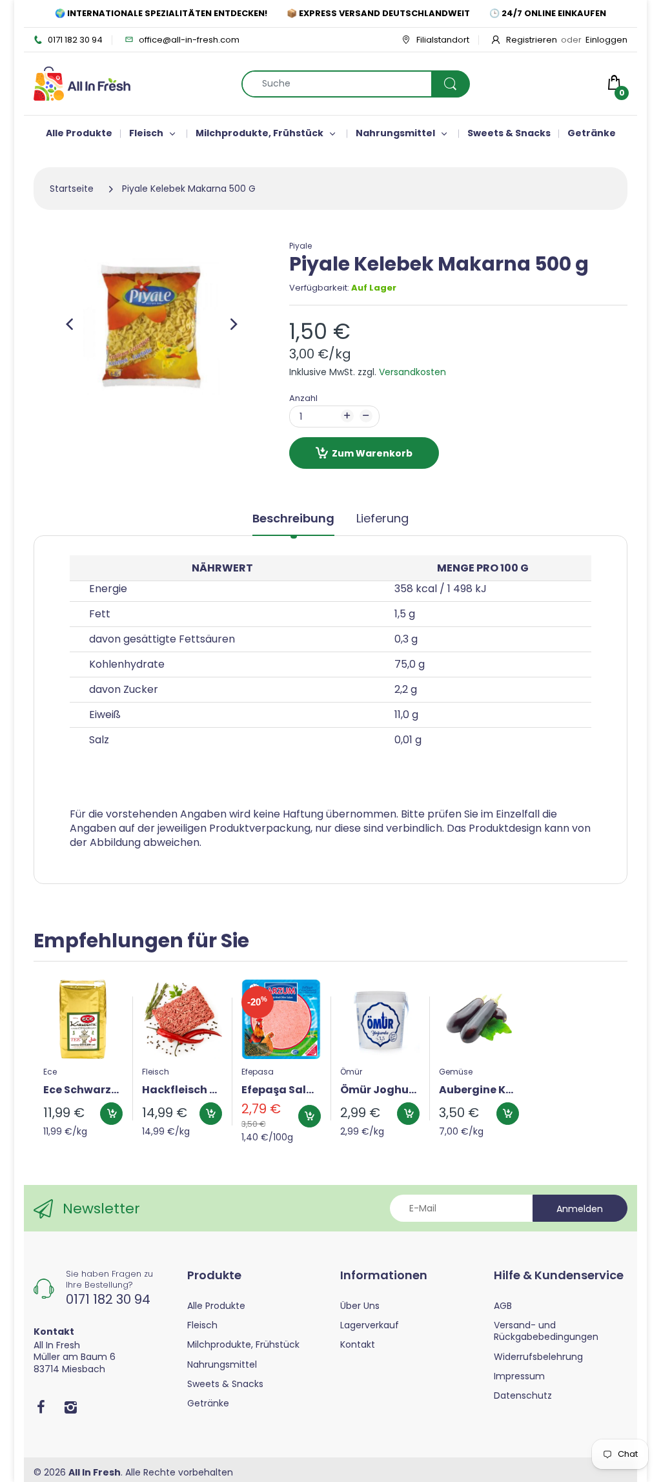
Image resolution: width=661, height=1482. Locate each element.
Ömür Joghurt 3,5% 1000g (380, 1090)
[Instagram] (70, 1407)
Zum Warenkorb (372, 453)
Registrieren (531, 40)
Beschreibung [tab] (293, 518)
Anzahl (303, 398)
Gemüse (456, 1071)
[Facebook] (41, 1407)
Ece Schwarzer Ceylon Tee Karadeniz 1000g (83, 1090)
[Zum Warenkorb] (111, 1113)
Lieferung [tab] (382, 518)
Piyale (300, 245)
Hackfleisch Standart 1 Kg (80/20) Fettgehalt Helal (181, 1090)
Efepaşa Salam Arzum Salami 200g (281, 1090)
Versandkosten (412, 371)
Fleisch (155, 1071)
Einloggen (606, 40)
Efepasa (257, 1071)
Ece (50, 1071)
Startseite (72, 188)
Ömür (351, 1071)
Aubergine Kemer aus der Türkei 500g (478, 1090)
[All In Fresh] (82, 82)
